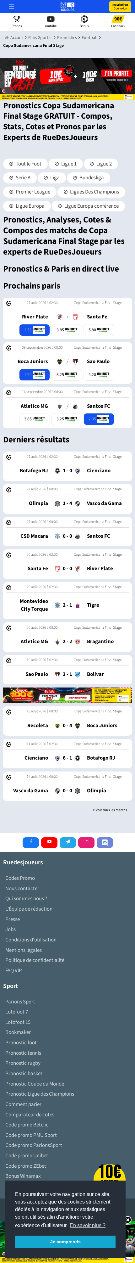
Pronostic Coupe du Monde (34, 1084)
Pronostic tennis (23, 1053)
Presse (12, 919)
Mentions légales (23, 950)
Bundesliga (91, 178)
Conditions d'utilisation (31, 940)
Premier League (32, 192)
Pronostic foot (21, 1043)
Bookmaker (18, 1032)
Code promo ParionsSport (33, 1145)
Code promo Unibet (26, 1155)
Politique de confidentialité (34, 960)
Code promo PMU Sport (31, 1135)
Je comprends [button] (65, 1241)
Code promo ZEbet (25, 1166)
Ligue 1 (68, 164)
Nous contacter (22, 888)
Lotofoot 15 (17, 1022)
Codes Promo (20, 878)
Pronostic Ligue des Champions (39, 1094)
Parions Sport (20, 1002)
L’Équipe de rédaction (28, 909)
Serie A (22, 178)
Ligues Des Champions (94, 192)
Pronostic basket (23, 1073)
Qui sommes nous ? (26, 898)
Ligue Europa (30, 206)
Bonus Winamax (23, 1176)
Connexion (120, 7)
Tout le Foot (28, 164)
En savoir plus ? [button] (87, 1225)
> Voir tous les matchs (110, 810)
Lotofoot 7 (16, 1012)
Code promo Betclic (26, 1125)
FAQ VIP (13, 970)
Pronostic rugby (22, 1063)
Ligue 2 (103, 164)
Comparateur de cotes (29, 1115)
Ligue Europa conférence (91, 206)
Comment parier (23, 1104)
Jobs (10, 929)
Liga (54, 178)
